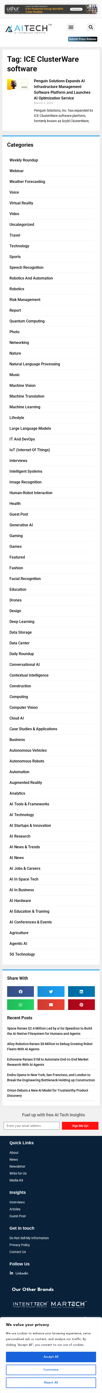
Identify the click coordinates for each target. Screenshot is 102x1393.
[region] (51, 1355)
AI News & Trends (24, 847)
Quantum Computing (27, 321)
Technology (19, 246)
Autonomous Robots (26, 761)
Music (14, 375)
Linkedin (22, 1273)
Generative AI (21, 525)
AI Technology (21, 815)
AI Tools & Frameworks (29, 804)
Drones (15, 600)
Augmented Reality (25, 782)
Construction (20, 686)
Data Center (19, 643)
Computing (18, 696)
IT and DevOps (22, 439)
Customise (51, 1369)
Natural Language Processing (34, 364)
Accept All (51, 1356)
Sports (15, 256)
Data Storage (20, 632)
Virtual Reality (21, 203)
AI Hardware (20, 900)
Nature (15, 353)
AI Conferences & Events (30, 922)
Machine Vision (22, 385)
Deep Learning (21, 621)
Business (17, 739)
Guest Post (18, 514)
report (15, 310)
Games (15, 546)
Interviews (18, 460)
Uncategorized (21, 224)
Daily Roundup (21, 654)
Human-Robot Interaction (30, 493)
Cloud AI (16, 718)
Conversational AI (24, 664)
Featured (17, 557)
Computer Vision (23, 707)
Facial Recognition (25, 578)
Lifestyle (16, 417)
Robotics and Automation (31, 278)
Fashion (16, 568)
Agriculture (18, 933)
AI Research (19, 836)
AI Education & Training (29, 911)
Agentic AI (18, 943)
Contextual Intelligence (29, 675)
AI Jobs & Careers (24, 868)
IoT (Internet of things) (29, 450)
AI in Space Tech (23, 879)
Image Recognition (25, 482)
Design (15, 611)
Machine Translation (26, 396)
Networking (19, 342)
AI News (16, 857)
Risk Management (24, 299)
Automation (19, 772)
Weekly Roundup (23, 160)
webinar (16, 171)
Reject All (51, 1382)
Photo (14, 332)
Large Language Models (30, 428)
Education (17, 589)
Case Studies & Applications (33, 729)
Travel (14, 235)
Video (14, 214)
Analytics (17, 793)
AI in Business (21, 890)
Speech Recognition (26, 267)
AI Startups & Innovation (30, 825)
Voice (14, 192)
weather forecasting (27, 181)
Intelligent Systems (25, 471)
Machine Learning (24, 407)
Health (15, 503)
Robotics (16, 289)
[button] (71, 27)
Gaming (16, 535)
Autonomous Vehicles (28, 750)
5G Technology (22, 954)
